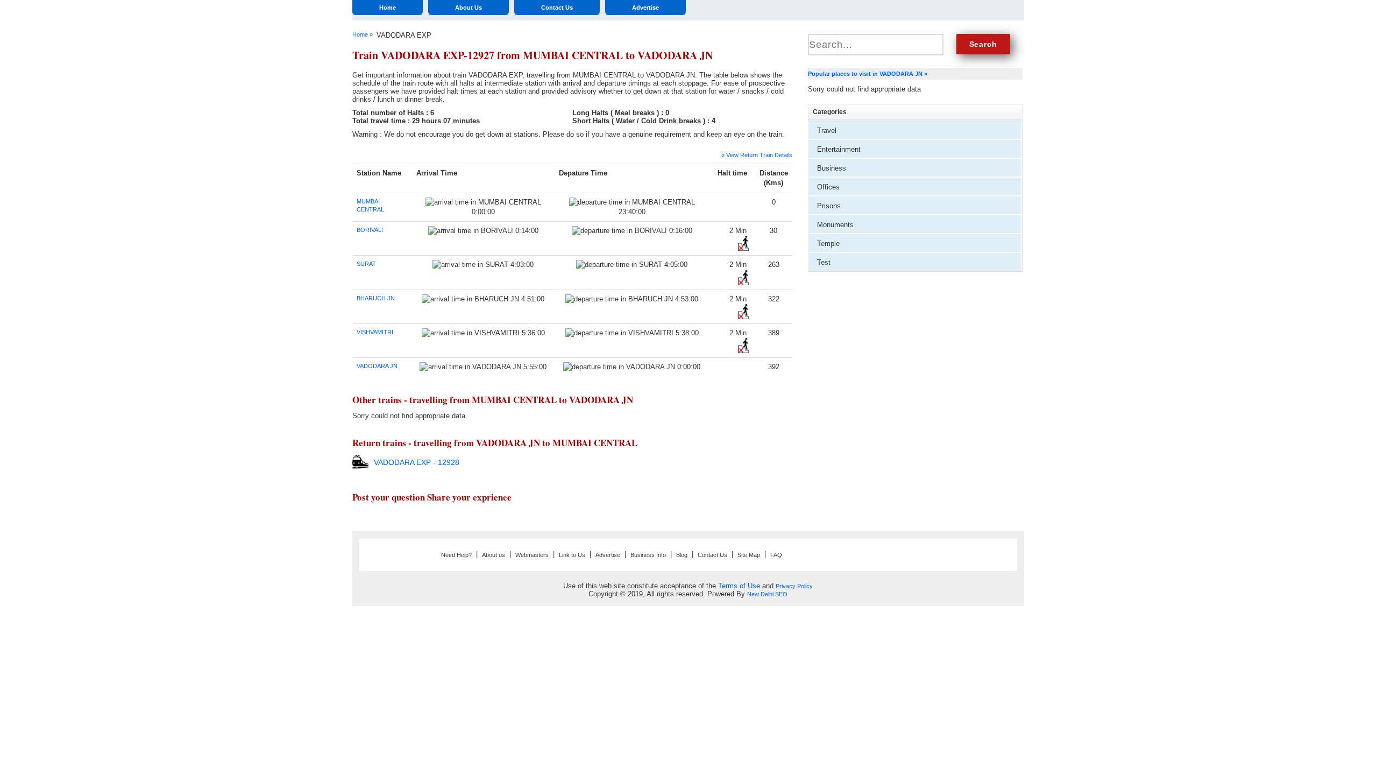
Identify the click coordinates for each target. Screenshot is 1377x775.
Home (387, 7)
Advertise (645, 7)
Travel (826, 130)
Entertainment (839, 149)
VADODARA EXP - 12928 (416, 462)
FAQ (776, 555)
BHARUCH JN (376, 298)
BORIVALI (370, 230)
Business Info (648, 555)
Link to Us (572, 555)
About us (493, 555)
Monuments (835, 225)
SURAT (366, 263)
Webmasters (532, 555)
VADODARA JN (377, 366)
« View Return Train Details (756, 155)
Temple (828, 243)
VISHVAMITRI (375, 332)
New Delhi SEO (767, 594)
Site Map (748, 555)
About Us (468, 7)
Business (831, 168)
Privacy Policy (794, 586)
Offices (828, 187)
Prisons (829, 206)
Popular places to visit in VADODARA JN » (867, 74)
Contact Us (557, 7)
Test (824, 262)
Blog (681, 555)
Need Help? (456, 555)
